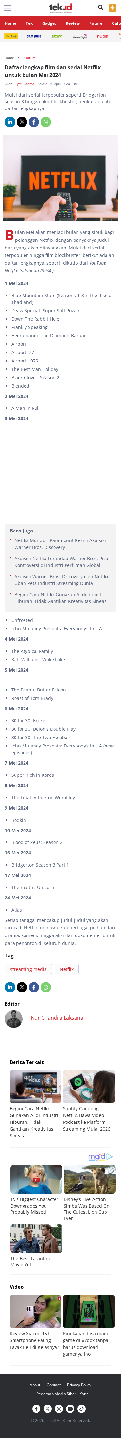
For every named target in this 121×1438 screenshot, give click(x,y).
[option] (36, 1104)
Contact (54, 1384)
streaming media (28, 969)
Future (95, 23)
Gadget (49, 23)
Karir (83, 1393)
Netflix (67, 969)
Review (73, 23)
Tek (29, 23)
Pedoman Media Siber (56, 1393)
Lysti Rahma (25, 83)
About (35, 1384)
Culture (29, 57)
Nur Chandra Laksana (57, 1017)
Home (10, 23)
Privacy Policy (79, 1384)
